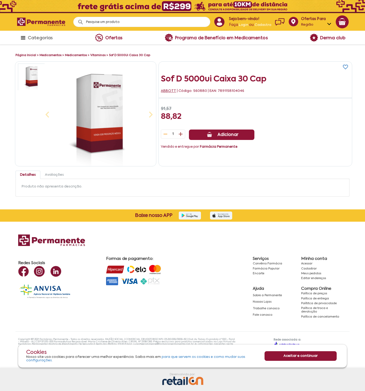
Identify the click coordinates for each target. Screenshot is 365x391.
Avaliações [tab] (54, 175)
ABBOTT (168, 91)
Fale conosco (262, 314)
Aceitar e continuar (301, 356)
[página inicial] (41, 21)
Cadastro (263, 25)
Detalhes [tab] (28, 175)
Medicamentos (50, 55)
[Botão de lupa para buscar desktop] (79, 20)
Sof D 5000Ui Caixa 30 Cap (129, 55)
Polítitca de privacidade (319, 303)
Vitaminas (98, 55)
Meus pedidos (311, 273)
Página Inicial (25, 55)
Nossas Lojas (262, 301)
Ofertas (114, 38)
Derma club (332, 38)
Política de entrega (315, 298)
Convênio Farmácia (267, 263)
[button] (31, 77)
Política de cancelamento (320, 316)
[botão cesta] (342, 22)
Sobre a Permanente (267, 295)
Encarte (258, 273)
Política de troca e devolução (314, 310)
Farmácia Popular (266, 268)
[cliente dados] (219, 22)
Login (243, 25)
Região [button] (307, 24)
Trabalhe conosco (266, 308)
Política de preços (314, 293)
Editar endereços (313, 278)
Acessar (306, 263)
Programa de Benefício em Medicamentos (221, 38)
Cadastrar (309, 268)
